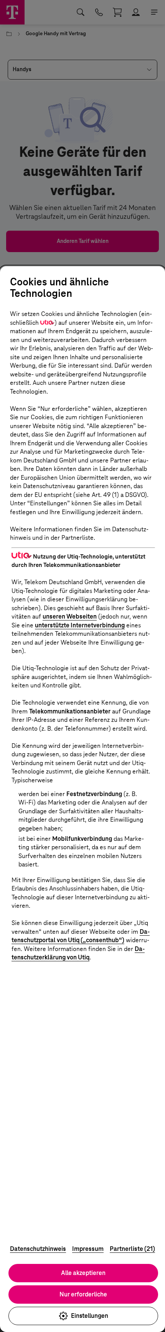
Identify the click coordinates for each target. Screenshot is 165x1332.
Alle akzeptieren (83, 1273)
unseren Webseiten (70, 616)
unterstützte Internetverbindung (80, 625)
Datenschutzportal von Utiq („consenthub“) (81, 936)
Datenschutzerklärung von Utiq (78, 953)
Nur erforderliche (83, 1294)
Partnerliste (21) (132, 1249)
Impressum (88, 1249)
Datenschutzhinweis (38, 1249)
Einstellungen (89, 1316)
